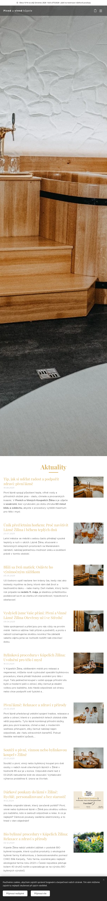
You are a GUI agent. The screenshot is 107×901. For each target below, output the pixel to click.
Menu (101, 10)
